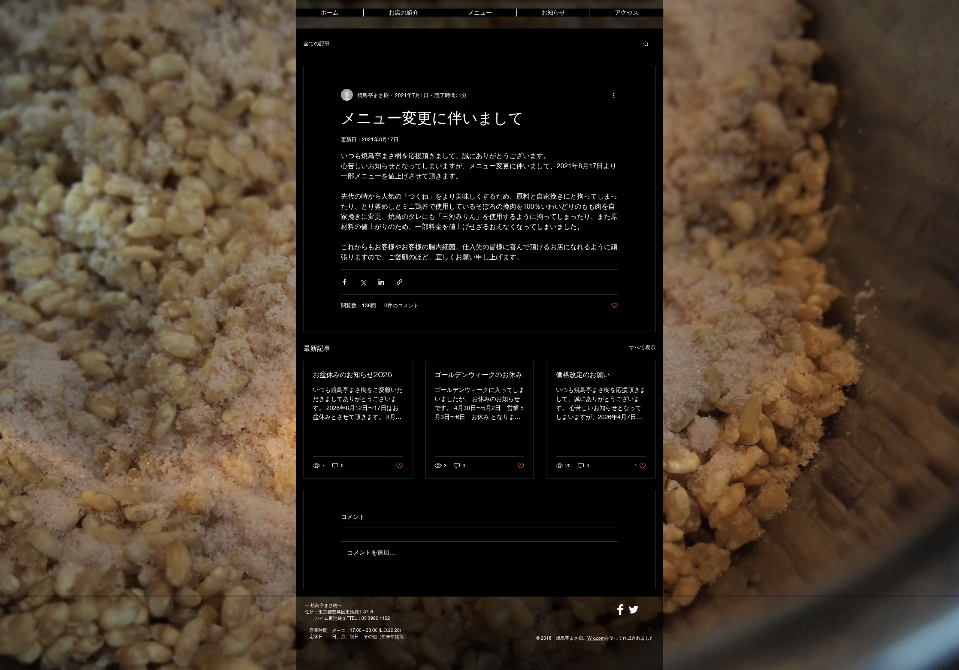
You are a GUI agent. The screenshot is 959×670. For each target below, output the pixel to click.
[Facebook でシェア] (344, 282)
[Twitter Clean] (633, 609)
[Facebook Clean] (620, 609)
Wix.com (596, 638)
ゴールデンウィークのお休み (478, 374)
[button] (646, 43)
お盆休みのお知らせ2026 (352, 374)
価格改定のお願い (583, 374)
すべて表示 (642, 347)
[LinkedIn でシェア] (381, 282)
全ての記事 (316, 43)
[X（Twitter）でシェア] (362, 282)
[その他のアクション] (613, 94)
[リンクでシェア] (399, 282)
